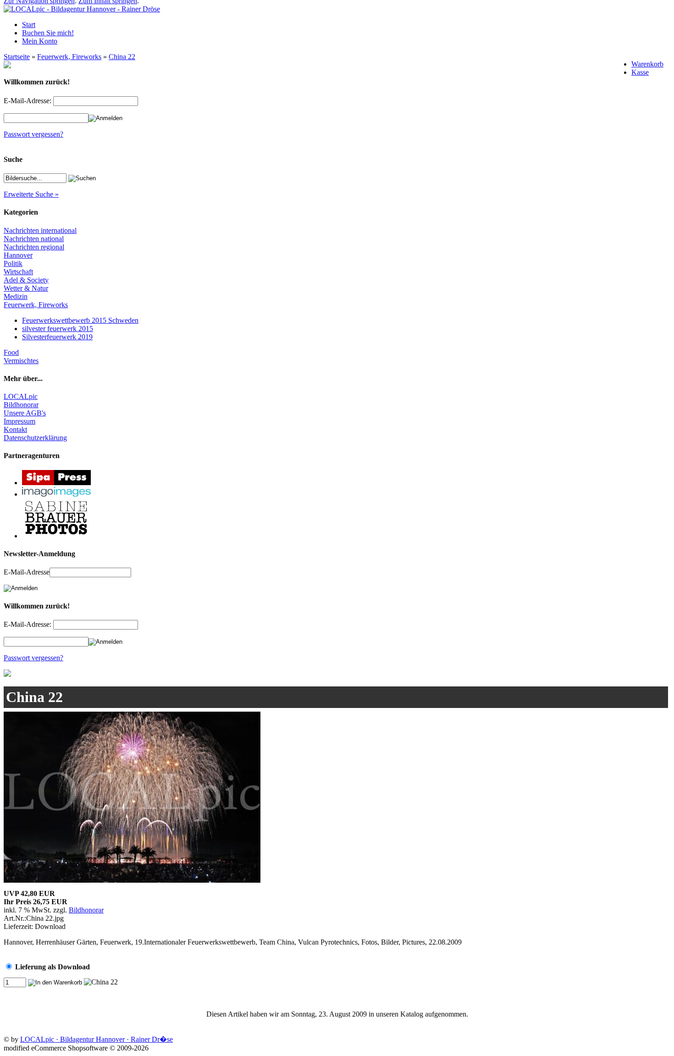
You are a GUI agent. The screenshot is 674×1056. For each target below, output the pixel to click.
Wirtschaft (18, 272)
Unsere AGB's (25, 413)
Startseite (17, 57)
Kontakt (15, 429)
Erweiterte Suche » (31, 194)
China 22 (122, 57)
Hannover (18, 255)
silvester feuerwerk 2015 (57, 328)
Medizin (16, 296)
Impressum (19, 421)
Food (11, 352)
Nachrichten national (34, 239)
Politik (13, 263)
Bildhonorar (21, 405)
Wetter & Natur (26, 288)
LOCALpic (21, 396)
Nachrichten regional (34, 247)
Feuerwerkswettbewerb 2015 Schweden (80, 320)
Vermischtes (21, 361)
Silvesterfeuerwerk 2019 (57, 337)
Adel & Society (26, 280)
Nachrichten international (40, 230)
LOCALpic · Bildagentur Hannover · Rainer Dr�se (96, 1039)
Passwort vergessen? (33, 134)
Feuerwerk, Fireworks (69, 57)
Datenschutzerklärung (35, 438)
